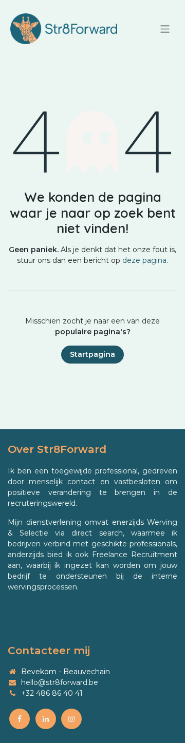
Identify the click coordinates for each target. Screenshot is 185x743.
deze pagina (144, 260)
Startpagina (92, 354)
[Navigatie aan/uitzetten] (165, 28)
